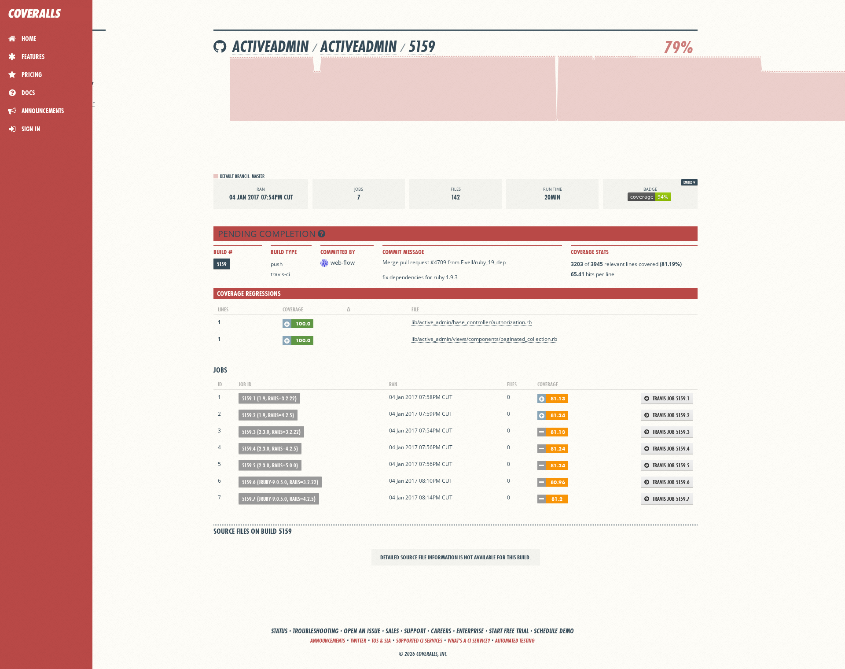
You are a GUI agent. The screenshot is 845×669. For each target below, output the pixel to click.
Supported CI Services (419, 640)
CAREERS (441, 631)
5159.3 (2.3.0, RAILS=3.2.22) (271, 432)
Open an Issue (362, 631)
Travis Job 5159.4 (670, 448)
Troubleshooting (315, 631)
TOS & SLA (381, 640)
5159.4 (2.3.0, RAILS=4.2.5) (270, 448)
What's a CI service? (469, 640)
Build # (222, 252)
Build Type (284, 252)
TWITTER (358, 640)
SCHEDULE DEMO (554, 631)
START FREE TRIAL (509, 631)
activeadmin (270, 46)
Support (415, 631)
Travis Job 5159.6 (670, 482)
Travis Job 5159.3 (670, 432)
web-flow (343, 262)
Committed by (337, 252)
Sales (392, 631)
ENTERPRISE (470, 631)
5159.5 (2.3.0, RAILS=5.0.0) (270, 465)
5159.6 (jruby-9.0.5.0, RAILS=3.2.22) (280, 482)
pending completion (268, 234)
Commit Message (403, 252)
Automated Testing (515, 640)
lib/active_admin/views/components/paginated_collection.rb (484, 339)
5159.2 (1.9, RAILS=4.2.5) (268, 415)
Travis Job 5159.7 (670, 499)
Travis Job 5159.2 (670, 415)
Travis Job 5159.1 (670, 398)
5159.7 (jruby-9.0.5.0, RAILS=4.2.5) (279, 499)
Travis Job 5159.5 (670, 465)
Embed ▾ (689, 182)
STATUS (279, 631)
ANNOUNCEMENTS (327, 640)
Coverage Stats (590, 252)
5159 (421, 46)
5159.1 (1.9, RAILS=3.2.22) (269, 398)
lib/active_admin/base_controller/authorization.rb (471, 322)
